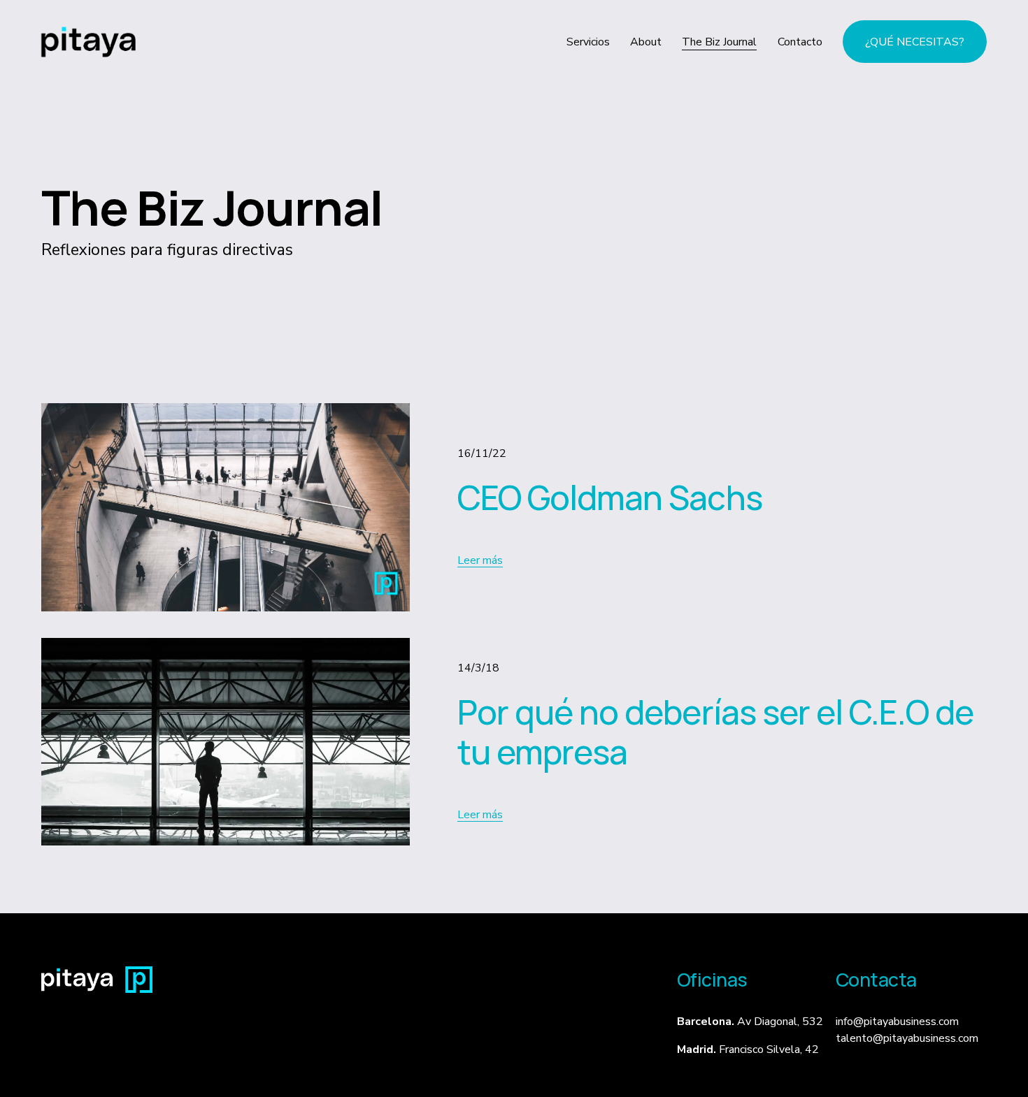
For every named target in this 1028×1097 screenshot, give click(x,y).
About (646, 42)
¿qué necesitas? (914, 42)
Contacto (800, 42)
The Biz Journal (719, 42)
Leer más (480, 560)
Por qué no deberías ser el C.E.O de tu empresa (715, 731)
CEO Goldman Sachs (609, 497)
